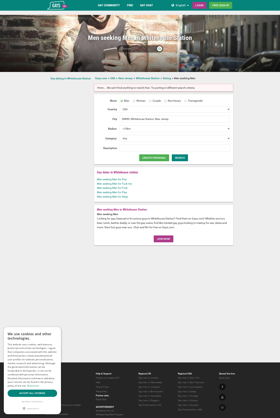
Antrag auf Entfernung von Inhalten (63, 405)
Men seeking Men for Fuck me (114, 183)
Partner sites (102, 395)
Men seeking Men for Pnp (112, 179)
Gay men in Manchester (150, 382)
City (114, 118)
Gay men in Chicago (188, 396)
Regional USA (185, 373)
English (181, 5)
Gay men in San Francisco (191, 382)
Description (110, 148)
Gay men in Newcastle (149, 396)
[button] (32, 408)
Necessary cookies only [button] (32, 401)
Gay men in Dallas (187, 391)
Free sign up (220, 5)
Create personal (154, 157)
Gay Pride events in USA (190, 409)
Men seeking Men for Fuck (112, 187)
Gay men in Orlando (188, 400)
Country (112, 109)
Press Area (101, 391)
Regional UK (144, 373)
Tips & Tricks (102, 387)
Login (199, 5)
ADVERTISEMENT (105, 407)
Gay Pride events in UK (149, 405)
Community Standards (56, 414)
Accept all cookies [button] (32, 393)
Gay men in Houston (188, 405)
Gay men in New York (189, 378)
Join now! (163, 238)
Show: (113, 100)
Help (98, 382)
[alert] (32, 370)
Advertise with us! (105, 410)
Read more (33, 385)
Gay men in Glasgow (148, 400)
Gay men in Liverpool (149, 387)
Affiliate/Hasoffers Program (109, 414)
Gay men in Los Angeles (190, 387)
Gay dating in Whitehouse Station (70, 78)
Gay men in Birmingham (150, 391)
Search (180, 157)
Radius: (112, 128)
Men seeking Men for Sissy (112, 196)
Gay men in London (148, 378)
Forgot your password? (107, 378)
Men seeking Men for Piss (112, 192)
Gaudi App (101, 399)
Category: (111, 138)
